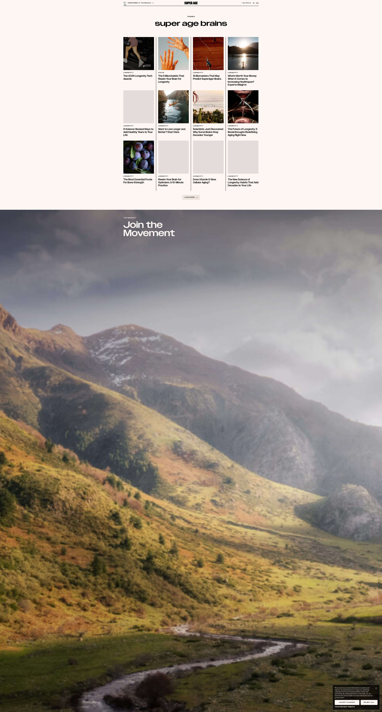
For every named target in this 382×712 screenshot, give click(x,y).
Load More (190, 197)
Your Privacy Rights (345, 707)
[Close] (376, 688)
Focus (161, 72)
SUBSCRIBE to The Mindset (139, 3)
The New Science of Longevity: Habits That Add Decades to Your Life (243, 182)
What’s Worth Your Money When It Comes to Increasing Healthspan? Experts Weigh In (242, 80)
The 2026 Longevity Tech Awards (137, 77)
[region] (356, 697)
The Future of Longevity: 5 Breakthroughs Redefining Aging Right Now (242, 132)
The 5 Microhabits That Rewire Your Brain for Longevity (171, 78)
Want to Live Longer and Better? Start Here (171, 131)
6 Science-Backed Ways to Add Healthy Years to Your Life (138, 132)
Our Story (246, 3)
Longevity (128, 72)
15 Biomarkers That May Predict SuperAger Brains (207, 77)
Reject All (369, 702)
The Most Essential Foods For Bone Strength (137, 181)
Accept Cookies (347, 702)
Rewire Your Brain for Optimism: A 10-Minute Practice (170, 182)
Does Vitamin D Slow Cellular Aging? (204, 181)
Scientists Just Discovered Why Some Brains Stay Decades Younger (208, 132)
